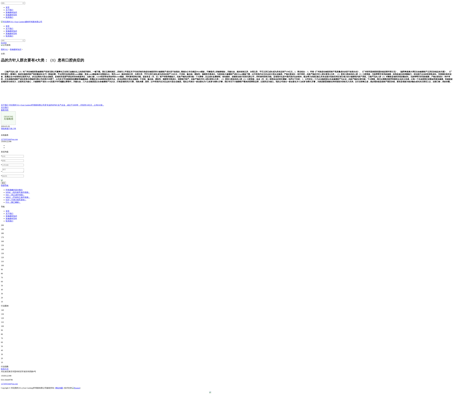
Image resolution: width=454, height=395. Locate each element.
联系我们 (9, 36)
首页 (7, 26)
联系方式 (5, 369)
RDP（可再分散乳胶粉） (16, 200)
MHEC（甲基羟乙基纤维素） (18, 197)
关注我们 (5, 108)
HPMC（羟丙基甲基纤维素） (18, 192)
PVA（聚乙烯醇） (13, 202)
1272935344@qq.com (9, 139)
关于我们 (9, 29)
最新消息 (5, 110)
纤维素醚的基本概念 (14, 190)
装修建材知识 (11, 31)
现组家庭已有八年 (8, 129)
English (4, 43)
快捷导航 (5, 185)
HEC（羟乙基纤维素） (15, 195)
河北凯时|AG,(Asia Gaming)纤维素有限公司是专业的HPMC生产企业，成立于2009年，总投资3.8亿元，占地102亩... (56, 105)
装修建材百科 (11, 34)
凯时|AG (4, 49)
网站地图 (59, 388)
